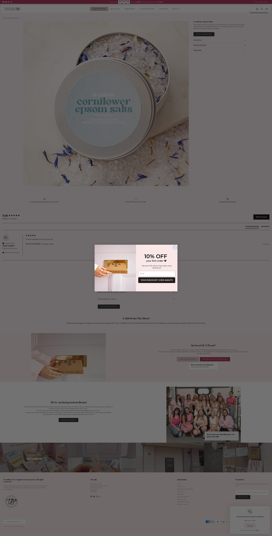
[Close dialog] (175, 247)
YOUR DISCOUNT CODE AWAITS (157, 280)
